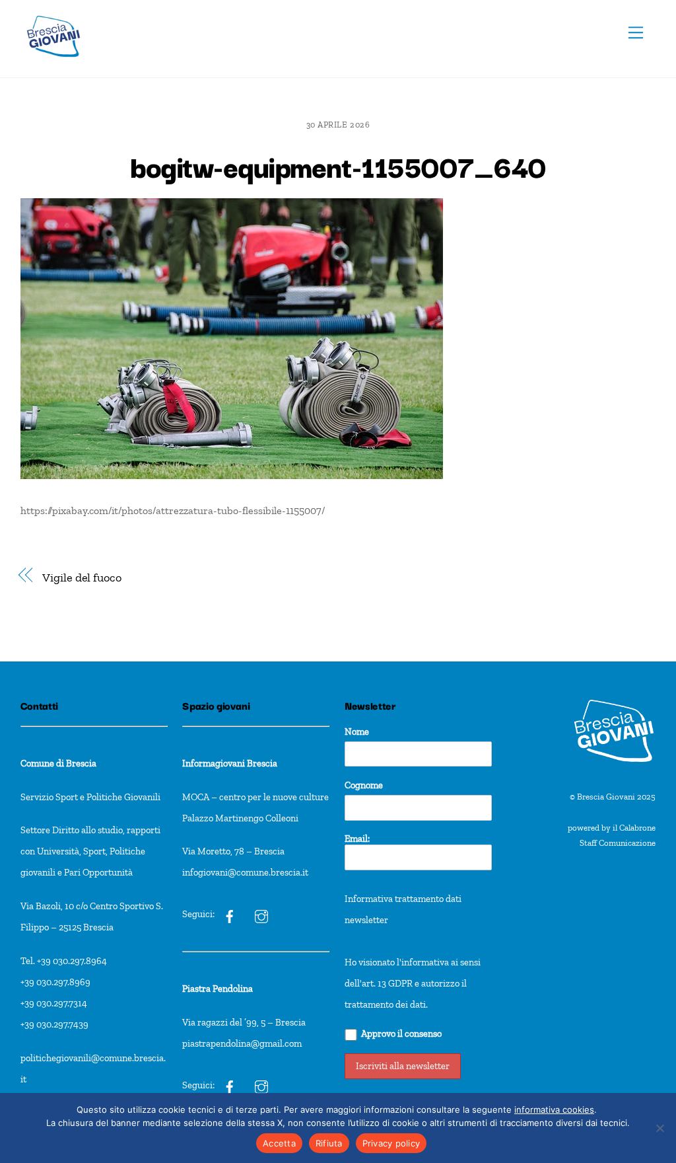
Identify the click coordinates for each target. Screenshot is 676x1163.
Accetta (279, 1143)
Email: (357, 838)
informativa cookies (554, 1109)
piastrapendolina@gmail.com (242, 1043)
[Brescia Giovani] (53, 63)
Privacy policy (391, 1143)
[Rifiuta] (659, 1128)
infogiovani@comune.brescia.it (245, 872)
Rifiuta (329, 1143)
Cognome (364, 785)
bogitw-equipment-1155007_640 (337, 165)
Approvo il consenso (401, 1033)
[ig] (230, 914)
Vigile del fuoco (81, 577)
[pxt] (230, 1085)
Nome (357, 731)
